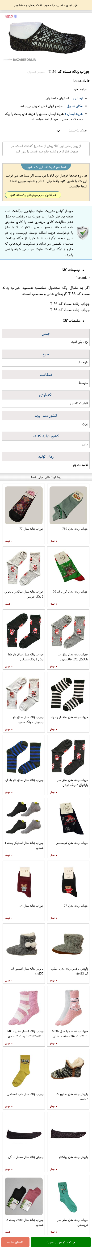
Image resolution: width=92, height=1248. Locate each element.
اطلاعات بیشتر (71, 130)
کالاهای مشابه (15, 1242)
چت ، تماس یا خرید (60, 1242)
